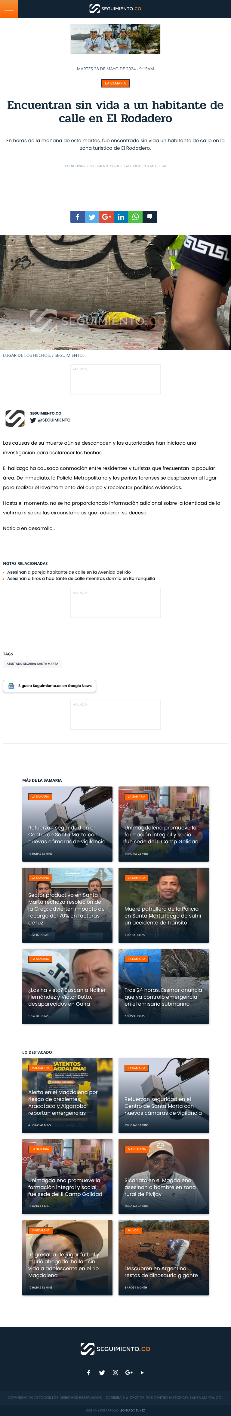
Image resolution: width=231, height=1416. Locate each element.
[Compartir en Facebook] (77, 217)
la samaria (115, 83)
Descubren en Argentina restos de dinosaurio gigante (161, 1272)
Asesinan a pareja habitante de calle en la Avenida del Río (69, 572)
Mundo (133, 1230)
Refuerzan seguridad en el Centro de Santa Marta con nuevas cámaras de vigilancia (67, 834)
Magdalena (41, 1068)
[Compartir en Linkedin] (121, 217)
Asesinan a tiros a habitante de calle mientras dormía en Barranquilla (81, 578)
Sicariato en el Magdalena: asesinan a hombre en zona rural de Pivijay (160, 1187)
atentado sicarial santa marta (32, 663)
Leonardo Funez (132, 1410)
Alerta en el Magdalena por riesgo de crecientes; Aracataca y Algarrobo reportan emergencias (63, 1103)
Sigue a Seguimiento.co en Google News (55, 685)
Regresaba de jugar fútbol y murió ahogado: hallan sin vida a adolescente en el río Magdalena (63, 1265)
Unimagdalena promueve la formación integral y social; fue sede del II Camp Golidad (162, 834)
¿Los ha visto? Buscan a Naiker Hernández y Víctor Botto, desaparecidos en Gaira (67, 996)
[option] (115, 296)
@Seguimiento (54, 420)
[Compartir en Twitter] (92, 217)
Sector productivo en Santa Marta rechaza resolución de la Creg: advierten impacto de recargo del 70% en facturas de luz (66, 908)
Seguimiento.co (45, 413)
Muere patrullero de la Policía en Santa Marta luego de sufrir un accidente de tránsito (163, 915)
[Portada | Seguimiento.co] (115, 1348)
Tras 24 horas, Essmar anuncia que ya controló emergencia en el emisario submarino (163, 996)
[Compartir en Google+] (106, 217)
